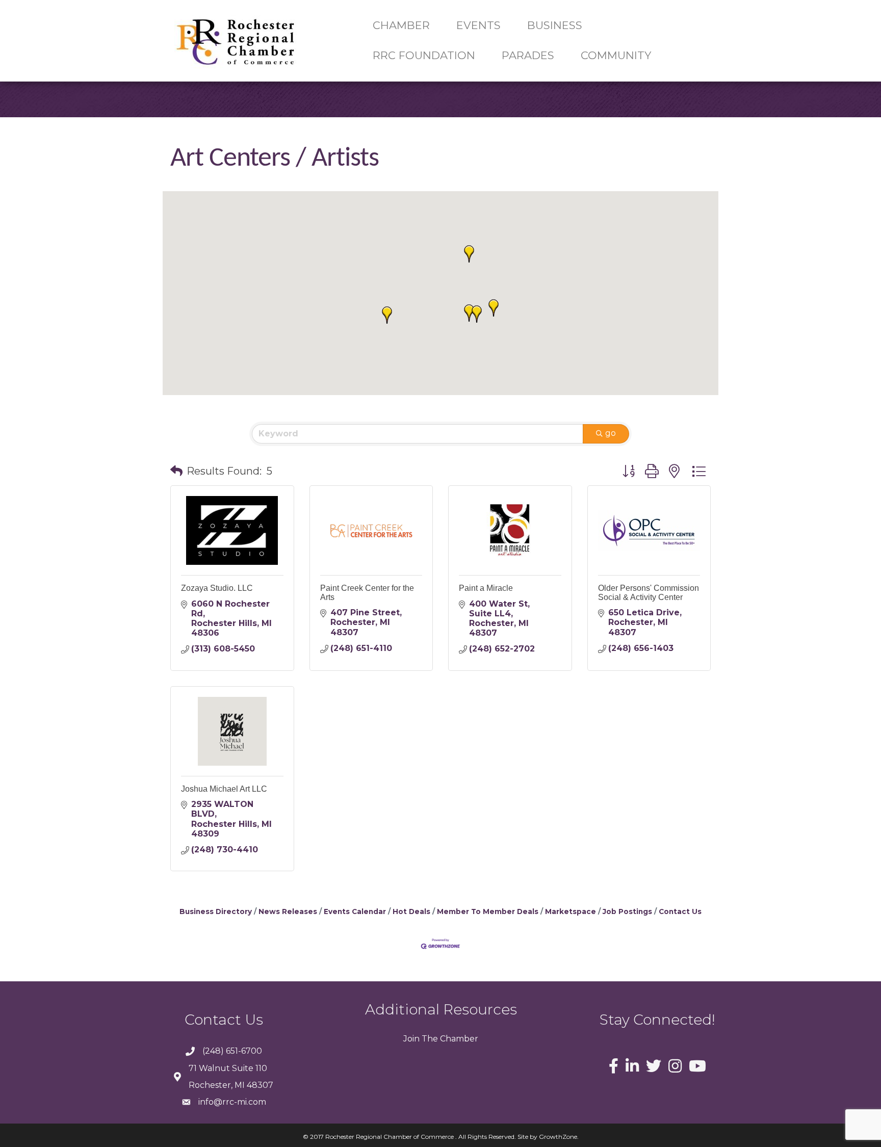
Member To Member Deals (487, 911)
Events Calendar (355, 911)
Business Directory (215, 911)
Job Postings (627, 911)
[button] (493, 308)
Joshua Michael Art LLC (224, 789)
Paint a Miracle (486, 588)
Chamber (458, 1039)
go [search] (610, 433)
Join (411, 1039)
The (429, 1039)
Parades (528, 55)
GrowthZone (558, 1136)
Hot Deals (411, 911)
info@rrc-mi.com (232, 1102)
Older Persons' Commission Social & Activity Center (648, 593)
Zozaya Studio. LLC (217, 588)
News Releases (287, 911)
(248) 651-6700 (232, 1051)
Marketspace (570, 911)
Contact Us (680, 911)
